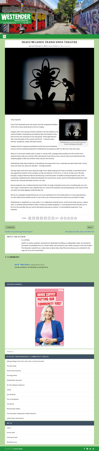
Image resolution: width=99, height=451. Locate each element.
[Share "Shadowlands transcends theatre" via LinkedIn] (45, 218)
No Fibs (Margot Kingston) (16, 385)
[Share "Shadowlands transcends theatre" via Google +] (37, 218)
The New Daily (11, 366)
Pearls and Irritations (14, 371)
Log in (9, 428)
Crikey (9, 390)
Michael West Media (13, 409)
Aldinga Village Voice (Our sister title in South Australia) (25, 361)
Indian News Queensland (15, 418)
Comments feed (12, 437)
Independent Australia (14, 380)
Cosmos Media (18, 449)
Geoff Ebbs (34, 46)
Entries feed (11, 432)
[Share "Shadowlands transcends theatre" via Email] (49, 218)
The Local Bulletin (13, 399)
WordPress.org (12, 442)
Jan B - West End (21, 264)
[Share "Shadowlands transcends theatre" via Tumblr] (41, 218)
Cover (50, 46)
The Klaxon (10, 404)
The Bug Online (12, 375)
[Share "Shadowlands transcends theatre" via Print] (53, 218)
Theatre (55, 46)
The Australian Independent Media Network (21, 413)
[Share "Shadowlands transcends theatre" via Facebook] (30, 218)
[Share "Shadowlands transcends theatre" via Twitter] (34, 218)
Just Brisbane (11, 394)
